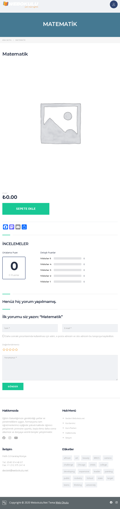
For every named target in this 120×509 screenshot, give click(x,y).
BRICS (97, 458)
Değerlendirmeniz (10, 344)
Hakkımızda (70, 433)
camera (107, 458)
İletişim (68, 437)
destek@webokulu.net (15, 470)
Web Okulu (62, 502)
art (76, 458)
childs (92, 464)
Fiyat (5, 193)
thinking (78, 484)
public (67, 478)
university (91, 484)
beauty (86, 458)
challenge (68, 464)
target (110, 478)
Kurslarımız (70, 423)
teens (66, 484)
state (100, 478)
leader (97, 471)
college (103, 464)
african (67, 458)
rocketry (78, 478)
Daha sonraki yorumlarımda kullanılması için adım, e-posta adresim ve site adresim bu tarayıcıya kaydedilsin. (59, 336)
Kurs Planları (70, 428)
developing (69, 471)
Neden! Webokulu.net (75, 418)
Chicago (81, 464)
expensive (84, 471)
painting (108, 471)
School (90, 478)
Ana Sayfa (6, 40)
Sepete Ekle (26, 208)
